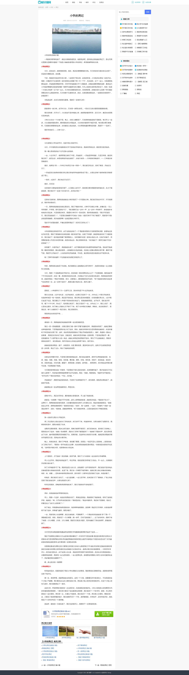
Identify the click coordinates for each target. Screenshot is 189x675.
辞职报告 (125, 89)
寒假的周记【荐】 (48, 648)
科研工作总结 (126, 40)
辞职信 (139, 89)
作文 (94, 2)
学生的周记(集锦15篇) (85, 654)
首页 (66, 2)
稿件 (87, 2)
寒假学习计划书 (142, 36)
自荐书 (139, 85)
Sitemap (109, 672)
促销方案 (125, 85)
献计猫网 (89, 672)
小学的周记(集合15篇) (49, 651)
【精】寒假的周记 (84, 657)
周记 (57, 7)
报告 (73, 2)
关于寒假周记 (82, 645)
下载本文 (87, 20)
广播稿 (124, 93)
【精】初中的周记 (84, 660)
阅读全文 (81, 20)
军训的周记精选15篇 (49, 657)
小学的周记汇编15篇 (85, 648)
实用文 (101, 2)
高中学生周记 (47, 654)
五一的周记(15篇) (84, 651)
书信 (80, 2)
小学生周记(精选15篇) (49, 645)
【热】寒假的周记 (48, 660)
